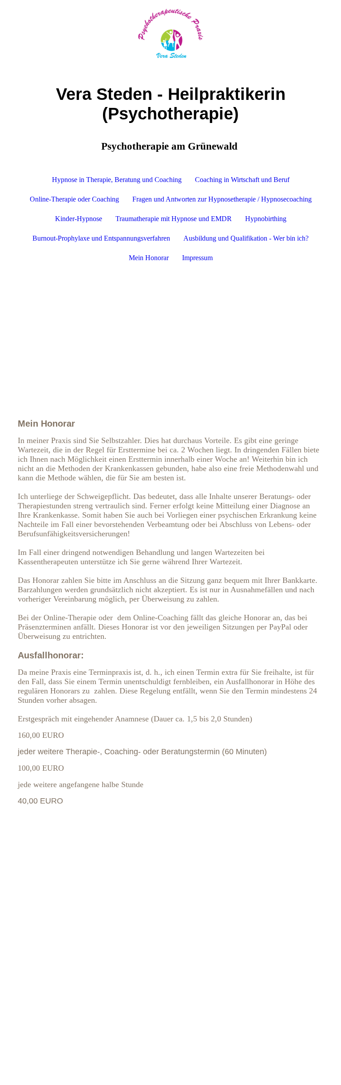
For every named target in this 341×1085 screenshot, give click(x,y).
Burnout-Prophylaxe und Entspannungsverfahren (101, 238)
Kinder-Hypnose (78, 218)
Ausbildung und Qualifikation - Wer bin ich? (246, 238)
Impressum (197, 257)
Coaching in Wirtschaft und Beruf (242, 179)
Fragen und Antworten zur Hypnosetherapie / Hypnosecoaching (222, 199)
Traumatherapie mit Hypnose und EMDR (173, 218)
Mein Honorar (149, 257)
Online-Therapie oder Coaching (74, 199)
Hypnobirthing (265, 218)
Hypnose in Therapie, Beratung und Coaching (117, 179)
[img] (170, 33)
